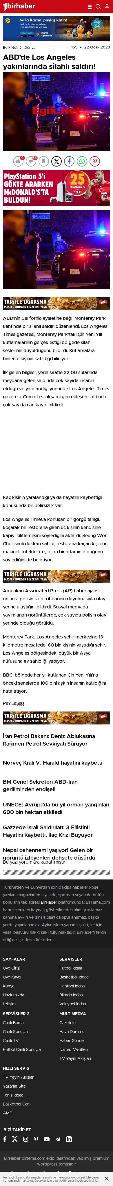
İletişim (9, 1004)
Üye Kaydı (12, 977)
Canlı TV (11, 1041)
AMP (7, 1113)
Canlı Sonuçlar (16, 1032)
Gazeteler (68, 1023)
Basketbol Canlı (17, 1104)
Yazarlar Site (14, 1086)
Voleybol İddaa (72, 1004)
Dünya (29, 48)
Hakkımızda (13, 995)
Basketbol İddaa (73, 977)
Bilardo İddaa (71, 995)
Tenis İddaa (13, 1095)
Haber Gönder (72, 1041)
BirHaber (49, 903)
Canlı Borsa (13, 1023)
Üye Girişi (11, 968)
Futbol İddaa (70, 968)
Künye (8, 986)
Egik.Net (10, 48)
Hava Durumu (72, 1032)
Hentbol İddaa (72, 986)
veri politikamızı (63, 1180)
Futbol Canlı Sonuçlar (22, 1050)
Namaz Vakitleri (73, 1050)
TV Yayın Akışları (75, 1059)
